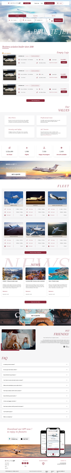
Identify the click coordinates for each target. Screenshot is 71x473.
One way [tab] (17, 15)
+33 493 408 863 (50, 3)
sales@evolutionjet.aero (61, 464)
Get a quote (27, 3)
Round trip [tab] (35, 15)
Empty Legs (37, 3)
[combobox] (15, 20)
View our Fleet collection (35, 252)
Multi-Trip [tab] (53, 15)
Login (60, 3)
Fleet (42, 3)
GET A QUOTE (16, 174)
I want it (64, 62)
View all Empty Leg (35, 100)
